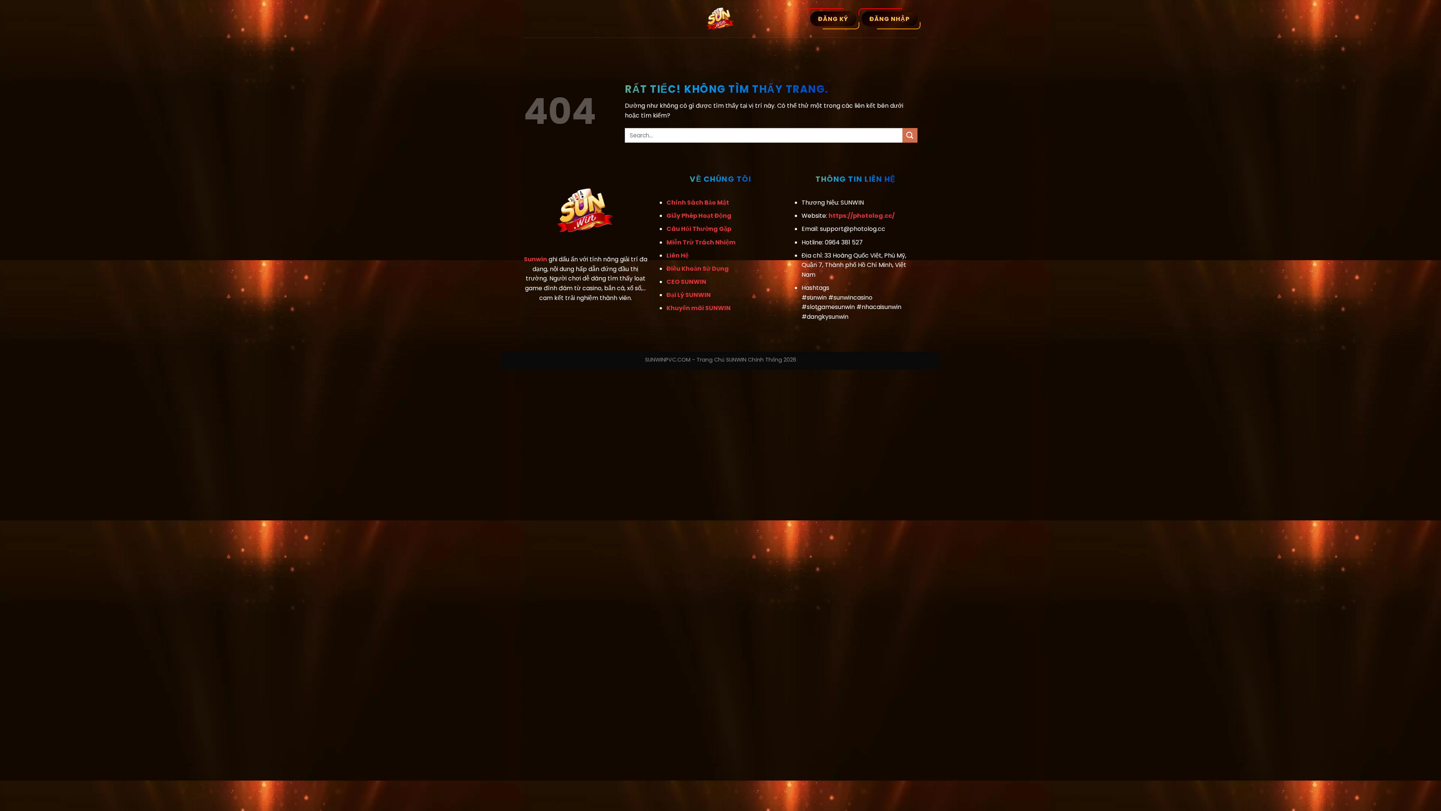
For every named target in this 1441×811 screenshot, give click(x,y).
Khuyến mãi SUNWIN (698, 308)
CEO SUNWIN (686, 281)
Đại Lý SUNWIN (688, 295)
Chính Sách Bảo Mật (697, 202)
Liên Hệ (677, 255)
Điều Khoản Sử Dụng (697, 268)
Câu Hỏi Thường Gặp (698, 229)
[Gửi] (910, 135)
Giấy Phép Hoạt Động (698, 215)
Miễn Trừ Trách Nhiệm (701, 242)
